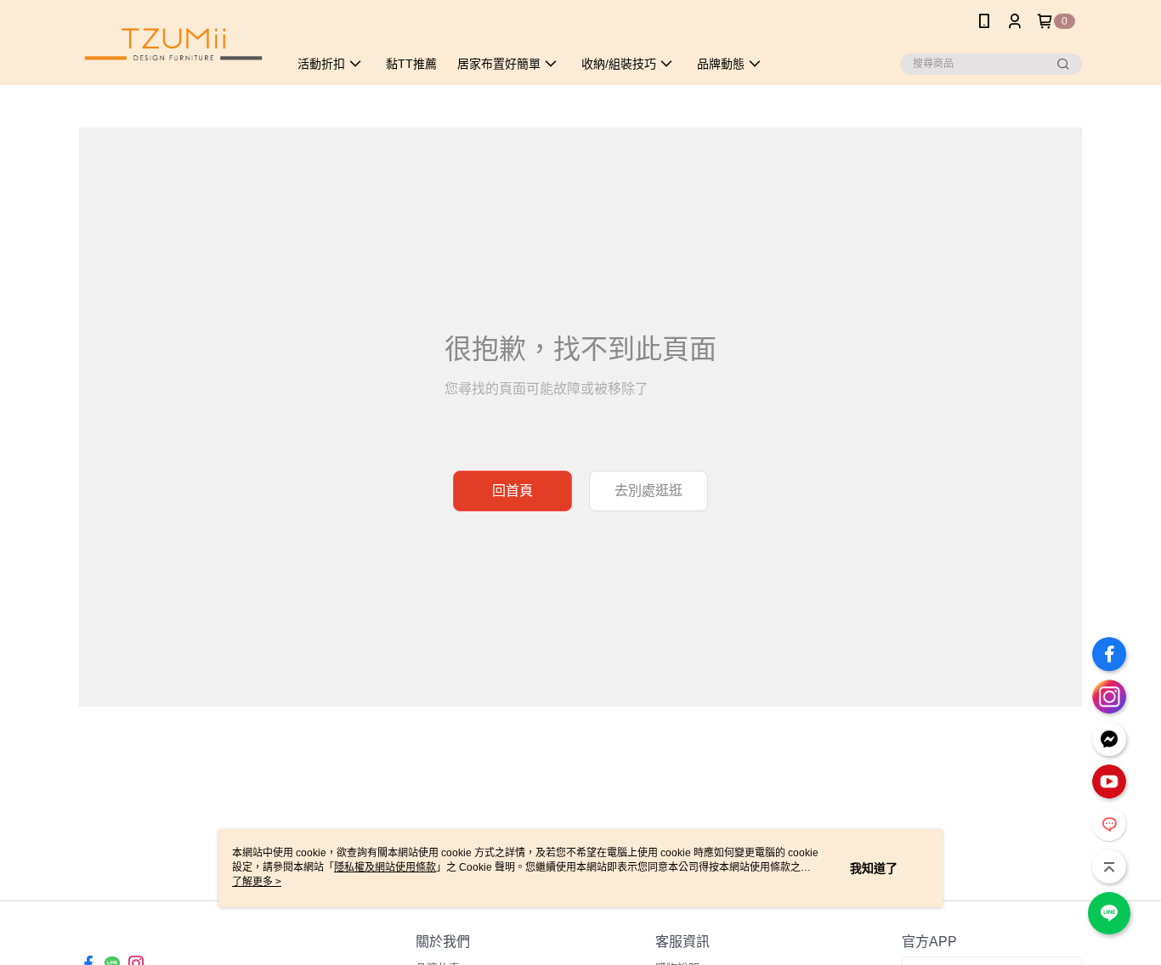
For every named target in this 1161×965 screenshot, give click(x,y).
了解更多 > (256, 882)
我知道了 (874, 868)
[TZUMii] (173, 44)
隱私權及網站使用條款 (385, 867)
